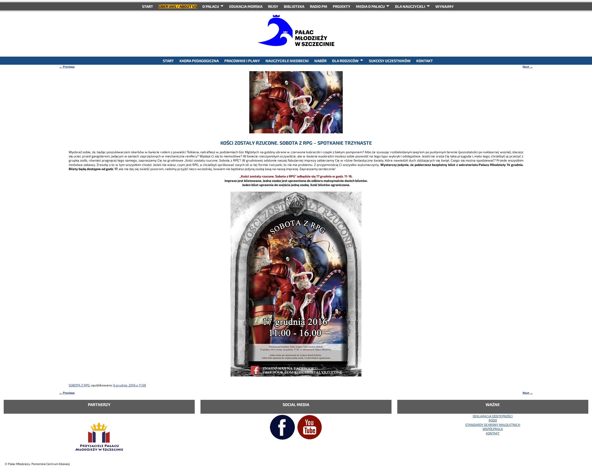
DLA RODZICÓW (345, 60)
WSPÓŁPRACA (493, 429)
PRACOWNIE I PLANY (242, 60)
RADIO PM (318, 6)
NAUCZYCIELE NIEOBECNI (287, 60)
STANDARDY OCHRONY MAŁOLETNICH (492, 425)
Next (528, 66)
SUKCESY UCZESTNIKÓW (390, 60)
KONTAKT (424, 60)
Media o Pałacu (370, 6)
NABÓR (320, 60)
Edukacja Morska (245, 6)
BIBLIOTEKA (294, 6)
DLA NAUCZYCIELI (410, 6)
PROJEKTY (341, 6)
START (147, 6)
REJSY (273, 6)
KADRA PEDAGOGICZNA (199, 60)
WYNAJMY (444, 6)
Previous (67, 66)
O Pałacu (210, 6)
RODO (493, 420)
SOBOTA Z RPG (79, 385)
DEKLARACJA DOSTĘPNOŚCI (493, 416)
